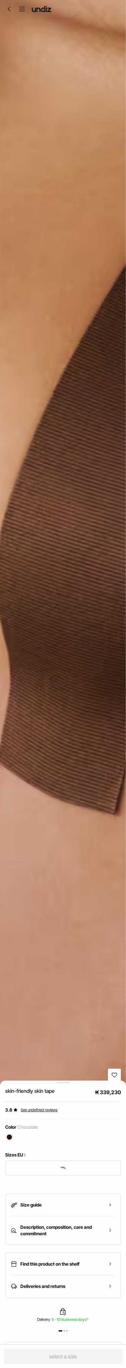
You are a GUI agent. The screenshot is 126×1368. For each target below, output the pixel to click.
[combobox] (63, 1168)
